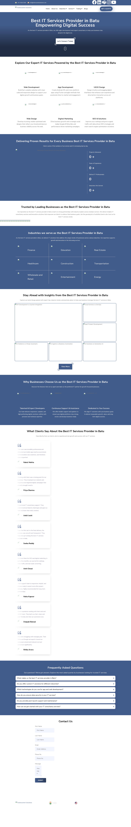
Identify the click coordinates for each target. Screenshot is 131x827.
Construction (67, 263)
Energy (97, 277)
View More (65, 366)
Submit (40, 780)
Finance (31, 250)
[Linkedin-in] (23, 810)
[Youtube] (113, 2)
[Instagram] (109, 2)
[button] (65, 678)
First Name (38, 726)
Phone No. (38, 754)
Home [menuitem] (48, 9)
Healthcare (33, 263)
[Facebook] (94, 2)
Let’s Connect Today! (65, 41)
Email (36, 745)
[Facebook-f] (18, 810)
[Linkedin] (99, 2)
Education (66, 250)
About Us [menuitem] (54, 9)
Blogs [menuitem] (86, 9)
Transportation (101, 263)
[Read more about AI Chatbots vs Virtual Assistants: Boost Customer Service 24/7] (31, 351)
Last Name (38, 736)
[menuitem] (63, 8)
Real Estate (100, 250)
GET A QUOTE (106, 9)
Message (38, 764)
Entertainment (68, 277)
